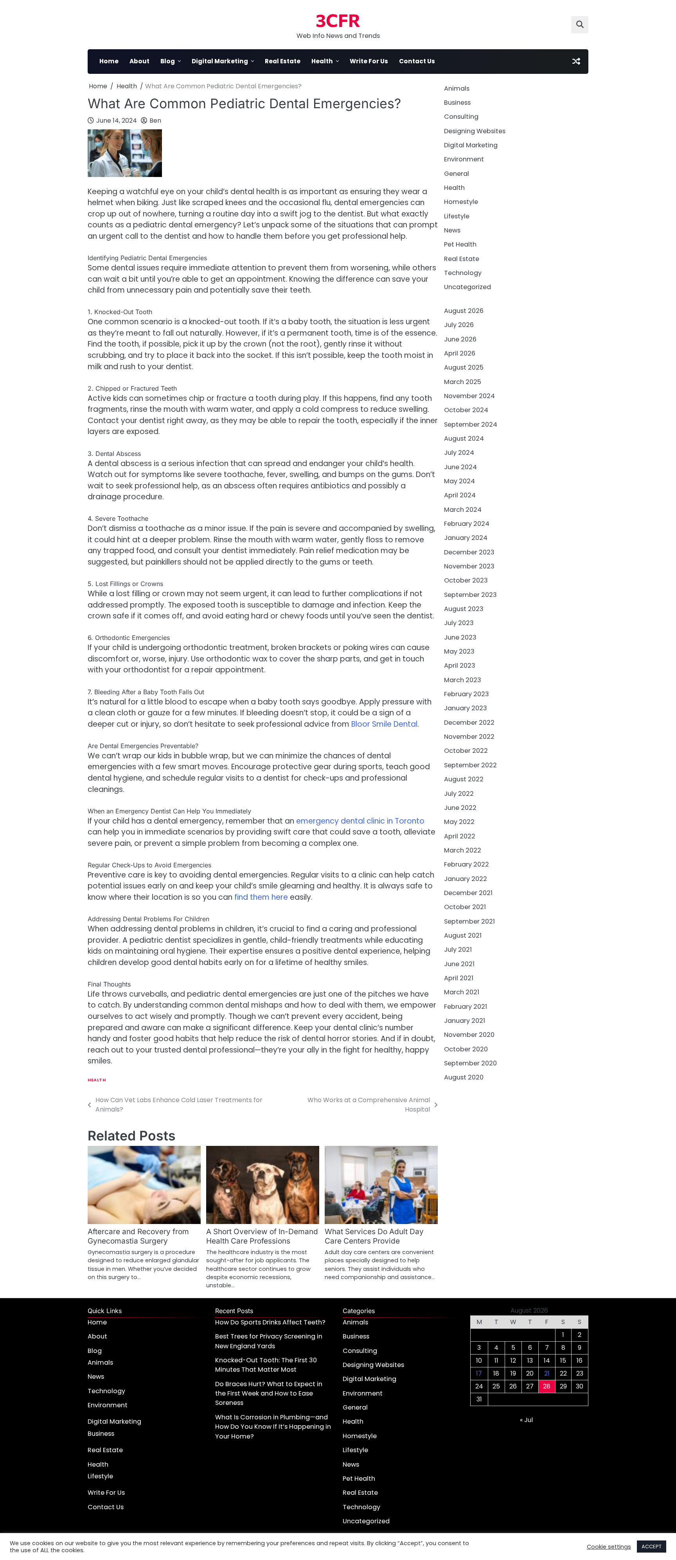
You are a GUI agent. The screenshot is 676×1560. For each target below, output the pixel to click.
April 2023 (459, 665)
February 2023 (466, 694)
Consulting (461, 117)
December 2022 (469, 722)
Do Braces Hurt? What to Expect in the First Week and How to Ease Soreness (268, 1394)
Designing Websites (474, 131)
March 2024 (463, 509)
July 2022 (459, 793)
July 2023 (459, 623)
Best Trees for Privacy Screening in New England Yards (268, 1341)
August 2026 (464, 310)
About (139, 61)
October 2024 (466, 410)
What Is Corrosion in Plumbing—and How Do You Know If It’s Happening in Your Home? (273, 1427)
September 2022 (470, 765)
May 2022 (459, 821)
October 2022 (466, 751)
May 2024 (459, 481)
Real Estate (282, 61)
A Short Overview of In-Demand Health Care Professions (262, 1236)
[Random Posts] (576, 61)
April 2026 (459, 353)
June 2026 (460, 339)
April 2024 (460, 495)
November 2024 (469, 395)
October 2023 (466, 580)
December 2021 (468, 892)
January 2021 (464, 1020)
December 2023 (469, 552)
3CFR (338, 19)
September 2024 (470, 424)
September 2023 (470, 594)
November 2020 (469, 1035)
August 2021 (463, 935)
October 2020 (466, 1049)
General (456, 173)
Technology (463, 272)
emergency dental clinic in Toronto (360, 821)
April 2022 (459, 836)
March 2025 (462, 381)
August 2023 (464, 608)
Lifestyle (456, 216)
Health (322, 61)
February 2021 (465, 1006)
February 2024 (466, 523)
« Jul (526, 1419)
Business (457, 102)
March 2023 (462, 679)
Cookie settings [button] (609, 1546)
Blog (167, 61)
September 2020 (470, 1063)
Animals (456, 88)
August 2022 (464, 779)
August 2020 (464, 1077)
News (452, 230)
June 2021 (459, 964)
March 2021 (461, 992)
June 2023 (460, 637)
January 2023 (465, 708)
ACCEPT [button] (652, 1546)
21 (547, 1373)
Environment (464, 159)
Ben (155, 120)
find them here (261, 897)
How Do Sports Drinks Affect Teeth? (270, 1322)
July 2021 (458, 949)
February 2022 (466, 864)
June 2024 (460, 467)
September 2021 (469, 921)
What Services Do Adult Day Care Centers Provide (374, 1236)
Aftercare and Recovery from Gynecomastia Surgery (138, 1236)
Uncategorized (467, 287)
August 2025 (464, 367)
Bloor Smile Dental (384, 724)
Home (109, 61)
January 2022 (465, 878)
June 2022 (460, 807)
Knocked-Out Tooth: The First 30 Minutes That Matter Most (266, 1365)
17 (479, 1373)
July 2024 (459, 452)
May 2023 (459, 651)
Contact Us (417, 61)
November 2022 (469, 736)
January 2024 (465, 538)
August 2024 (464, 438)
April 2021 (458, 978)
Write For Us (369, 61)
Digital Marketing (220, 61)
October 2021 (465, 906)
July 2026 (459, 324)
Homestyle (461, 202)
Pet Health (460, 244)
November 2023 (469, 566)
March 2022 (462, 850)
